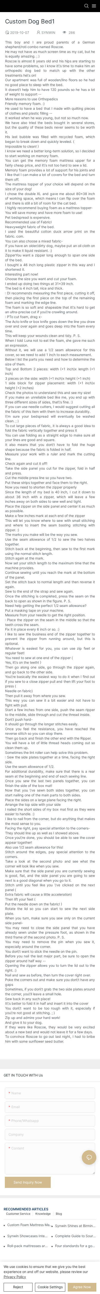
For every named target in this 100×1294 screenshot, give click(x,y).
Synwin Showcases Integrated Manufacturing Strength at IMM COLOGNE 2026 (28, 1236)
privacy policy (15, 1277)
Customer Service (18, 1213)
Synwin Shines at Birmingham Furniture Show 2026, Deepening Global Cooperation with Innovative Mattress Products (75, 1226)
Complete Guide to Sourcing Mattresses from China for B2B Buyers (75, 1236)
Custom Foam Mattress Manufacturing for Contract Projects (30, 1225)
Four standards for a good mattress (75, 1246)
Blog (59, 1213)
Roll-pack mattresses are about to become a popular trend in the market (28, 1246)
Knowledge (43, 1213)
